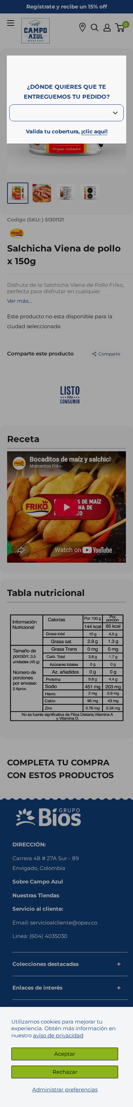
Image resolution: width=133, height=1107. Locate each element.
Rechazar (64, 1071)
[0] (120, 27)
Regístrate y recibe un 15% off (66, 6)
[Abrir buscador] (95, 27)
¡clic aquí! (94, 131)
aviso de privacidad (58, 1035)
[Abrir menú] (10, 23)
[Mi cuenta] (107, 27)
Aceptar (64, 1053)
